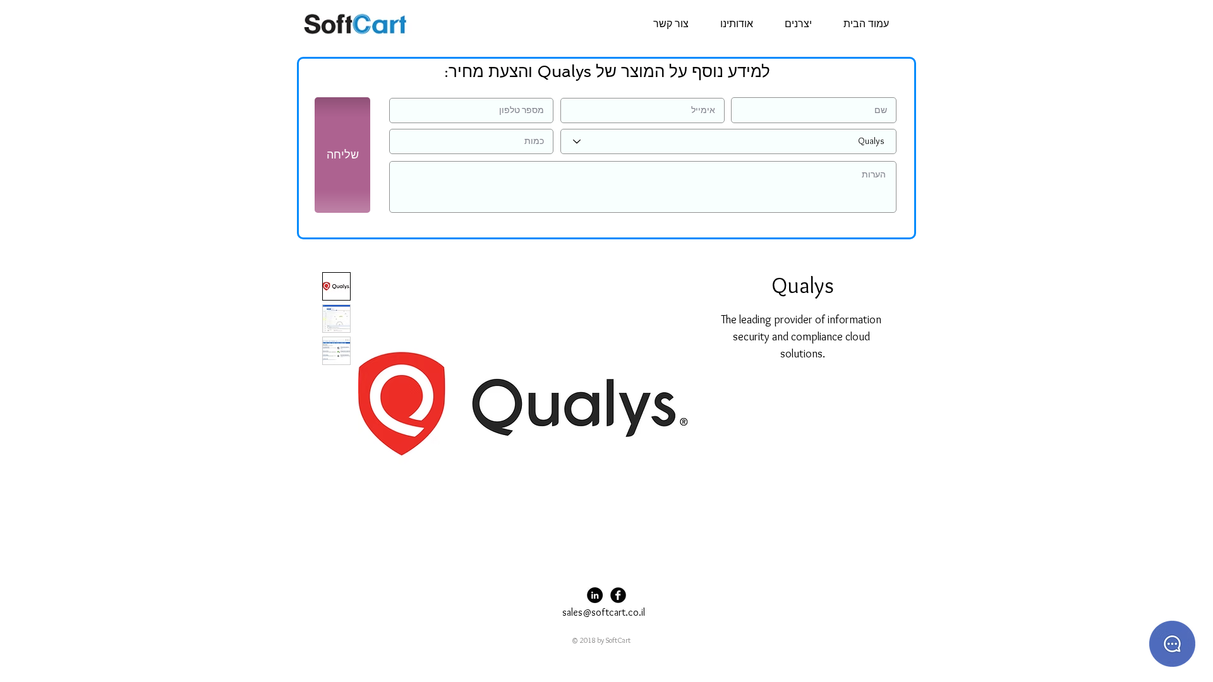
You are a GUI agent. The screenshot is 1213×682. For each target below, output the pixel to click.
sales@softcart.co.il (603, 612)
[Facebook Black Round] (618, 595)
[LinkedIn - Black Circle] (595, 595)
